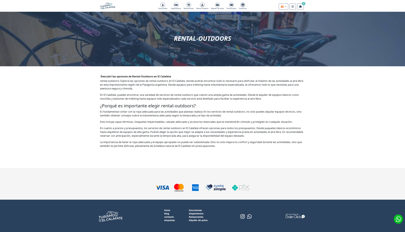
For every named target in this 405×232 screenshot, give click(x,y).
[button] (283, 6)
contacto (169, 216)
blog (166, 213)
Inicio (167, 210)
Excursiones (162, 8)
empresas (169, 220)
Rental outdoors (202, 8)
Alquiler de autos (217, 8)
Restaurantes (189, 8)
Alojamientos (176, 8)
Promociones (231, 8)
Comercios (243, 8)
